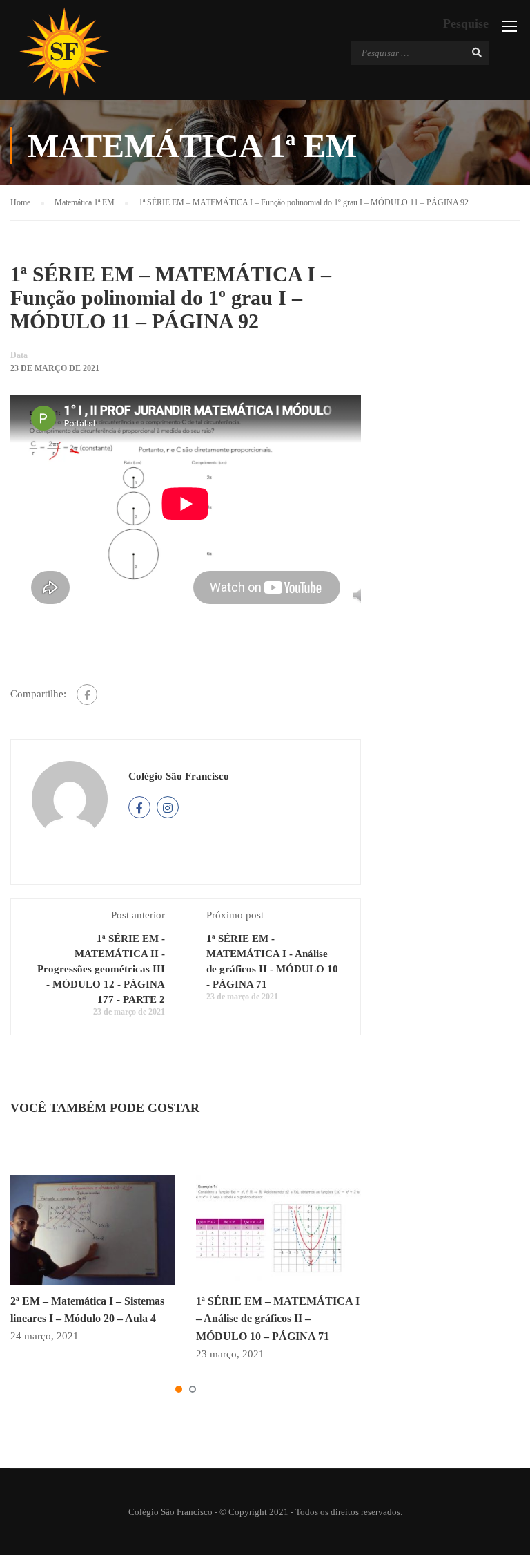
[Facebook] (87, 694)
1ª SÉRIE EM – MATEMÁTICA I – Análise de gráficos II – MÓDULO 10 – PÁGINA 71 (278, 1318)
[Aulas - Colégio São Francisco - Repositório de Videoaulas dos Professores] (63, 51)
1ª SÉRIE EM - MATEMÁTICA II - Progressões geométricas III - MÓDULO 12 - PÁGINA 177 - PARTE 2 (101, 969)
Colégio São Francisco (178, 776)
